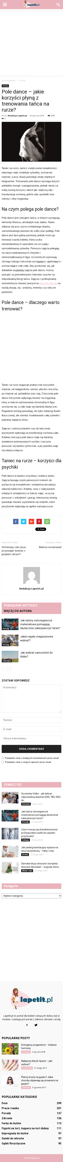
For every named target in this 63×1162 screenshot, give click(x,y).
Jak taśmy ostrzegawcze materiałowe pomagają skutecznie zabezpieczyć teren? (40, 624)
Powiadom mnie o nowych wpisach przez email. (28, 762)
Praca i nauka (10, 1108)
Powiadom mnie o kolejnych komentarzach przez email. (32, 758)
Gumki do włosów (13, 1138)
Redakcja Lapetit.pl (17, 115)
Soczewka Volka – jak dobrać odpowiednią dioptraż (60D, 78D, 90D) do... (40, 797)
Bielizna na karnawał (50, 547)
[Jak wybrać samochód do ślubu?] (10, 656)
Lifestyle (7, 661)
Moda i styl (27, 870)
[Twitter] (36, 1025)
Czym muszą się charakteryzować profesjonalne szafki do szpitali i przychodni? (39, 833)
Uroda (25, 854)
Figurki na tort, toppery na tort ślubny (25, 1128)
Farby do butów (11, 1123)
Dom (5, 1103)
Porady (5, 86)
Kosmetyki (27, 1068)
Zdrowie (26, 804)
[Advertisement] (31, 43)
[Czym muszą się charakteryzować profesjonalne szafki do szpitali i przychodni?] (10, 833)
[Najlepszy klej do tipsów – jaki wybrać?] (10, 1065)
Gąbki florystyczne (13, 1143)
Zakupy (25, 840)
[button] (58, 4)
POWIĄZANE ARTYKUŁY (21, 605)
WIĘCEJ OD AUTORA (18, 611)
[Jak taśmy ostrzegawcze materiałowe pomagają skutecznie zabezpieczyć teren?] (10, 624)
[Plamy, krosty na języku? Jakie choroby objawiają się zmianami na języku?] (10, 1081)
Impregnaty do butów (15, 1133)
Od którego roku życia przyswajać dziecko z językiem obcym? (14, 551)
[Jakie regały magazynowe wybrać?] (10, 640)
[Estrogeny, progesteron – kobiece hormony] (10, 1049)
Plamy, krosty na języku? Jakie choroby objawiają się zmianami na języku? (39, 1080)
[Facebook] (27, 1025)
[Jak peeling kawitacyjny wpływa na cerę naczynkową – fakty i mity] (10, 851)
